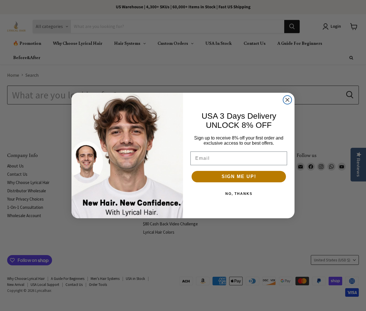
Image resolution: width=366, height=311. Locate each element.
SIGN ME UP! (239, 176)
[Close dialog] (287, 100)
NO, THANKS (238, 194)
